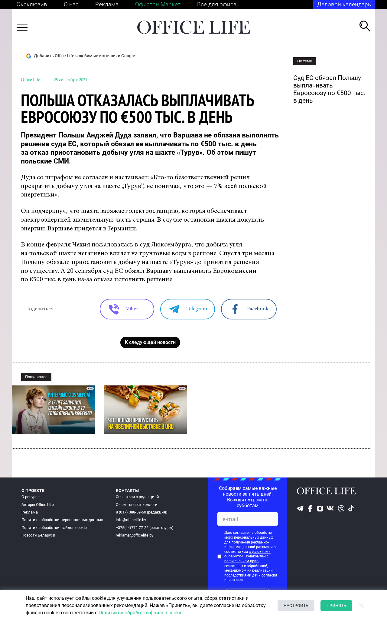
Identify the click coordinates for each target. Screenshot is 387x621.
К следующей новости (150, 342)
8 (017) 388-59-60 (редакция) (141, 512)
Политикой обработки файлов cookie (140, 613)
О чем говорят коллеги (137, 504)
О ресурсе (30, 496)
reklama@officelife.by (134, 535)
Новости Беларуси (38, 535)
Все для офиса (216, 4)
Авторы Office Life (37, 504)
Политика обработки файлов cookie (54, 527)
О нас (71, 4)
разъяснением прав (241, 561)
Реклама (107, 4)
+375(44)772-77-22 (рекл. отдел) (145, 527)
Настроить (296, 605)
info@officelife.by (131, 519)
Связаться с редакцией (137, 496)
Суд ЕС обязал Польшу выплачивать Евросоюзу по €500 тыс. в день (329, 89)
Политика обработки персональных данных (62, 519)
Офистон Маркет (157, 4)
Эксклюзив (32, 4)
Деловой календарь (344, 4)
